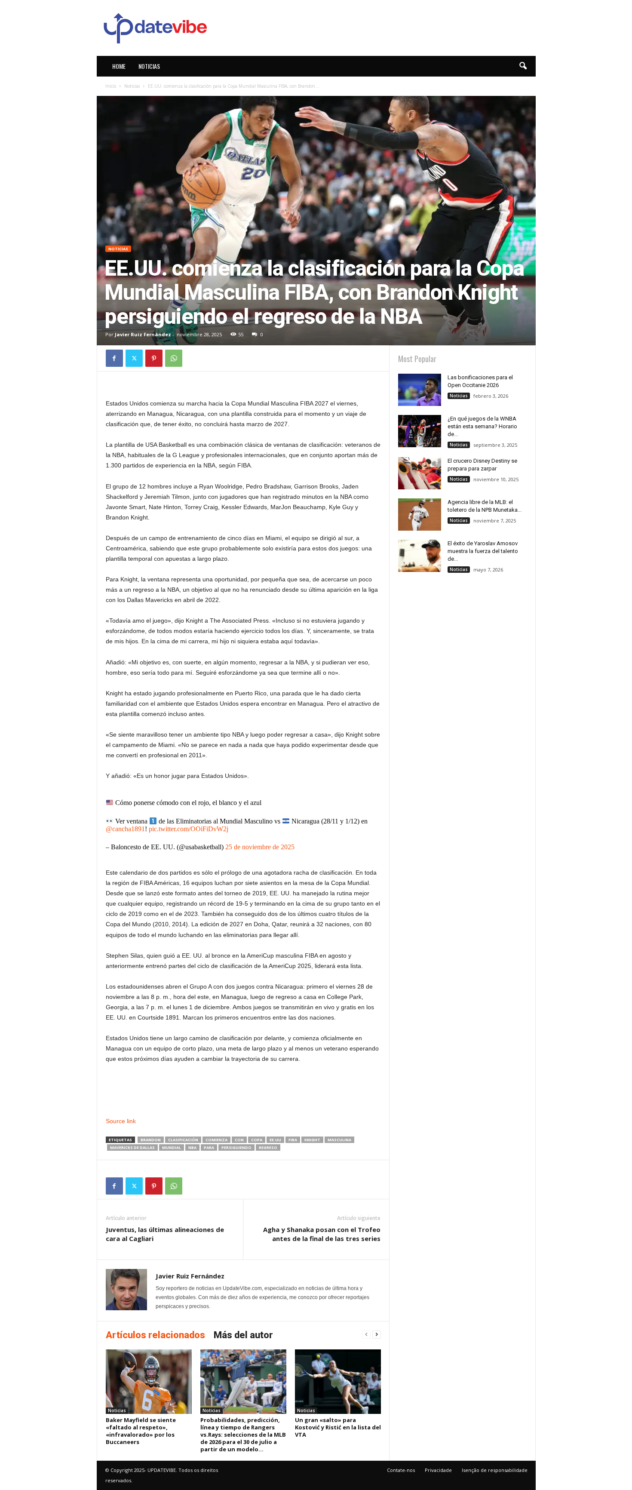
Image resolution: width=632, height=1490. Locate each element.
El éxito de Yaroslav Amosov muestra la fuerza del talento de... (483, 551)
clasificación (183, 1140)
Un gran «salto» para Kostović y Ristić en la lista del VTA (338, 1427)
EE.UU (275, 1140)
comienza (216, 1140)
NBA (192, 1147)
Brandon (151, 1140)
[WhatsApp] (173, 358)
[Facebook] (114, 358)
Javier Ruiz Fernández (143, 334)
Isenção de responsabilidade (495, 1470)
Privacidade (438, 1470)
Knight (312, 1140)
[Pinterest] (154, 358)
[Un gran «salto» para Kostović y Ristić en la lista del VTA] (338, 1381)
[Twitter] (134, 358)
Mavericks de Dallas (132, 1147)
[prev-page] (366, 1334)
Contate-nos (401, 1470)
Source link (121, 1121)
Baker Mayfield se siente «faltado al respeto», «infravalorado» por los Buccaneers (141, 1431)
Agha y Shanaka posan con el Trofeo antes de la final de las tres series (321, 1234)
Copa (256, 1140)
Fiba (292, 1140)
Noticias (149, 66)
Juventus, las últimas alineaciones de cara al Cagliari (165, 1234)
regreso (268, 1147)
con (239, 1140)
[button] (522, 66)
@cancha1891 (125, 829)
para (209, 1147)
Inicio (110, 86)
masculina (339, 1140)
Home (119, 66)
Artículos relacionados (155, 1335)
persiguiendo (236, 1147)
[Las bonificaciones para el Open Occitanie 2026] (419, 390)
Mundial (171, 1147)
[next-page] (376, 1334)
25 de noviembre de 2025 (260, 847)
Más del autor (243, 1335)
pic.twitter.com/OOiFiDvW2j (188, 829)
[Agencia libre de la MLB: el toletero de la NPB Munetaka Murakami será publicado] (419, 514)
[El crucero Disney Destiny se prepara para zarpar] (419, 473)
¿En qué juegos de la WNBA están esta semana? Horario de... (482, 426)
